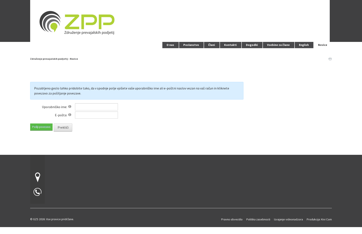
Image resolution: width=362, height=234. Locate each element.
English (304, 45)
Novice (322, 45)
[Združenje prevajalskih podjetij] (180, 20)
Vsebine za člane (278, 45)
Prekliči (63, 127)
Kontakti (230, 45)
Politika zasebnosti (258, 219)
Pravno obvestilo (232, 219)
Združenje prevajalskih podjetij (49, 58)
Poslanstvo (191, 45)
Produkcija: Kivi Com (319, 219)
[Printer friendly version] (330, 58)
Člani (211, 45)
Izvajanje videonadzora (288, 219)
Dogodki (252, 45)
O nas (170, 45)
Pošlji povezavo (41, 127)
